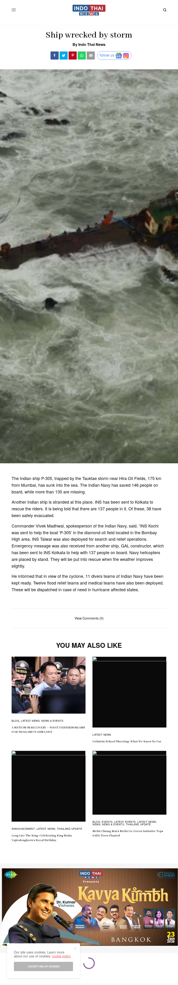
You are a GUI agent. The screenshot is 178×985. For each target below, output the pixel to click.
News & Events (52, 720)
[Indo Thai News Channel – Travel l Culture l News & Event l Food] (89, 10)
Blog (15, 720)
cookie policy (61, 956)
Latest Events (125, 821)
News (96, 824)
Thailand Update (69, 828)
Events (107, 821)
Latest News (30, 720)
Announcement (23, 828)
